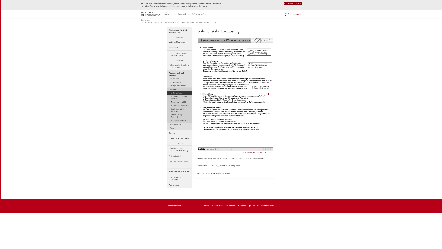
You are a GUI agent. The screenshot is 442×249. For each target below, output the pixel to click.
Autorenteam (174, 185)
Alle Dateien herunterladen (179, 171)
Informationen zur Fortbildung (175, 178)
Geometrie (173, 133)
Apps (172, 128)
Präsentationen (175, 124)
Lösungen (191, 22)
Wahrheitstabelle (177, 93)
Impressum (242, 206)
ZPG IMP (252, 153)
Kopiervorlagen (175, 82)
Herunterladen (225, 166)
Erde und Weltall (175, 156)
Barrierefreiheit (217, 206)
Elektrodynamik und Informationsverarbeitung (178, 149)
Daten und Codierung (177, 42)
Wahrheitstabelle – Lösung (206, 22)
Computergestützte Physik (178, 162)
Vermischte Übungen (178, 120)
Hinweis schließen (294, 3)
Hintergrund (174, 79)
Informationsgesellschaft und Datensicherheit (178, 54)
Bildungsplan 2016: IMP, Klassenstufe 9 (191, 14)
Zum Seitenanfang (174, 206)
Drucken (206, 206)
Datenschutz (230, 206)
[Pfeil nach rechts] (269, 94)
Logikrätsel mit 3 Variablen (177, 110)
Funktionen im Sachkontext (179, 139)
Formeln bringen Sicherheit (177, 116)
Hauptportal (203, 6)
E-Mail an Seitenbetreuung (266, 206)
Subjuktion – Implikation (180, 105)
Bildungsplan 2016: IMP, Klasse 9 (152, 22)
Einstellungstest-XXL (178, 102)
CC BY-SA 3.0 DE (261, 153)
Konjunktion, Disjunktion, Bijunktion (180, 97)
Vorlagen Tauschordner (178, 86)
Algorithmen (173, 47)
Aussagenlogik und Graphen (176, 22)
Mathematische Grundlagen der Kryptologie (179, 66)
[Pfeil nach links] (202, 94)
